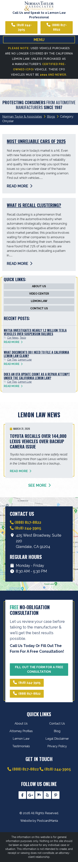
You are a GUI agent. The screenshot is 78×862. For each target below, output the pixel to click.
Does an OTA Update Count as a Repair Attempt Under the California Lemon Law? (37, 376)
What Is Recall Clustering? (34, 205)
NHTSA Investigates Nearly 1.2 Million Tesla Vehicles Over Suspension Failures (35, 332)
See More (38, 485)
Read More (18, 186)
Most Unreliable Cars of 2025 (36, 141)
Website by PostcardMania (39, 820)
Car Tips (12, 359)
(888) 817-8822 (59, 27)
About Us (39, 286)
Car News (13, 337)
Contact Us (39, 308)
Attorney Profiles (21, 731)
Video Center (39, 293)
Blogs (51, 116)
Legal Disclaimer (57, 738)
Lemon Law (39, 301)
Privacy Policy (57, 746)
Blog (57, 731)
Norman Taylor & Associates (22, 116)
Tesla (23, 337)
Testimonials (21, 746)
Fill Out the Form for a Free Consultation (39, 669)
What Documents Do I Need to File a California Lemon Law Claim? (36, 354)
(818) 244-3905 (24, 27)
